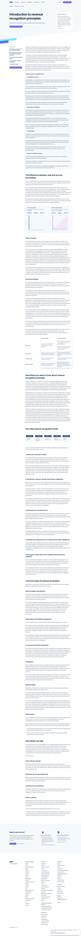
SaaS (42, 883)
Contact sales (67, 2)
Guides (11, 6)
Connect (27, 875)
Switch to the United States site (57, 933)
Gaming (43, 888)
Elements (27, 880)
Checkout (27, 872)
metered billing (40, 692)
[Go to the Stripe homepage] (11, 862)
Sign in (59, 2)
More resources (60, 881)
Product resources (19, 6)
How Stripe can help (13, 64)
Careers (59, 888)
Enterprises (43, 863)
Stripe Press (59, 891)
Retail (42, 900)
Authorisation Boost (29, 867)
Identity (27, 883)
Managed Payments (29, 890)
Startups (43, 865)
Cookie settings (60, 880)
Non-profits (43, 895)
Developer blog (44, 924)
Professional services (45, 896)
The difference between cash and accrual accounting (15, 49)
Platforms (43, 882)
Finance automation (45, 873)
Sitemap (59, 878)
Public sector (44, 898)
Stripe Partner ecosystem (46, 908)
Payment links (28, 891)
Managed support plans (62, 899)
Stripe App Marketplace (46, 906)
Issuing (26, 887)
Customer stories (61, 865)
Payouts (27, 895)
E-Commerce (44, 870)
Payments (27, 893)
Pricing (42, 2)
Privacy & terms (60, 872)
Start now (12, 843)
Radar (26, 896)
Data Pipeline (28, 878)
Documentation (44, 914)
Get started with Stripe (15, 26)
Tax (26, 901)
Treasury (27, 905)
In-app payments (44, 877)
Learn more (60, 28)
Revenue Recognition (29, 898)
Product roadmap (61, 886)
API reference (44, 916)
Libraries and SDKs (45, 921)
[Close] (78, 929)
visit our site (56, 808)
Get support (59, 897)
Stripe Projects (44, 922)
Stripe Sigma (28, 900)
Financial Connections (29, 882)
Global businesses (45, 875)
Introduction (12, 46)
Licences (59, 876)
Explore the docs (61, 842)
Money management (45, 880)
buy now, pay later (31, 674)
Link (26, 888)
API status (43, 917)
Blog (58, 867)
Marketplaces (44, 878)
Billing (26, 868)
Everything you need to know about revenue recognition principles (15, 54)
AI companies (44, 885)
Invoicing (27, 885)
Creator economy (45, 887)
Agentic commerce (45, 867)
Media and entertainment (46, 893)
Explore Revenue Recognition (47, 844)
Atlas (26, 865)
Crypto (26, 877)
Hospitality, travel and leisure (47, 890)
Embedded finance (45, 872)
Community (59, 868)
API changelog (44, 919)
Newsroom (59, 889)
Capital (26, 870)
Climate (27, 873)
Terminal (27, 903)
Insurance (43, 891)
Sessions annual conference (63, 870)
